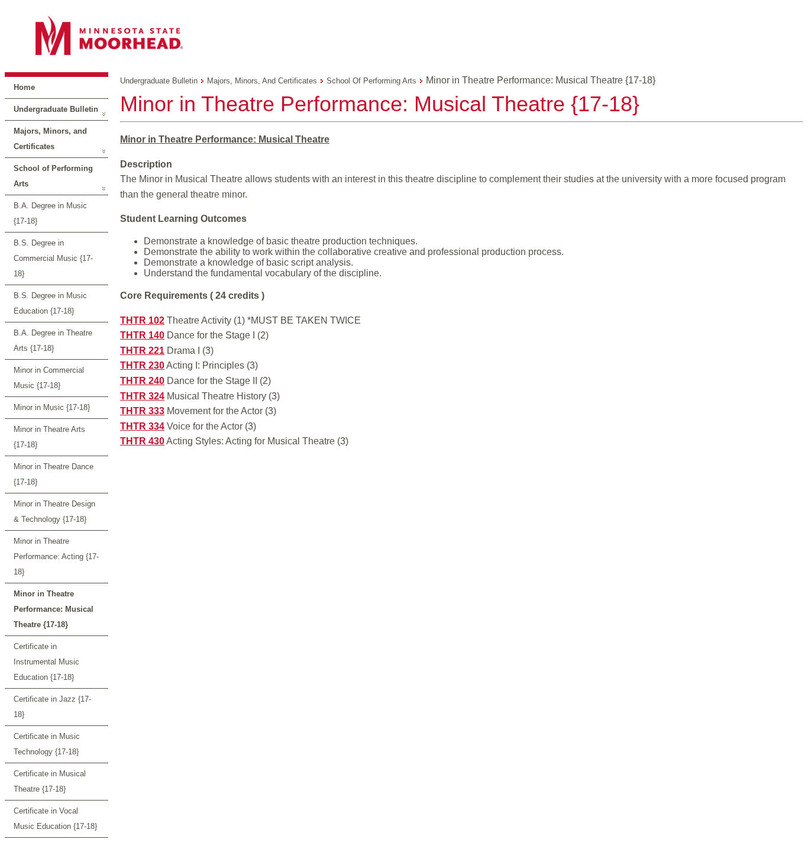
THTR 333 (142, 411)
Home (24, 87)
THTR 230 (142, 365)
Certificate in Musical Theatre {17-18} (50, 781)
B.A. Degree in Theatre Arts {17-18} (53, 340)
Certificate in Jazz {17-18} (52, 707)
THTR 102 (142, 320)
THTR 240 (142, 381)
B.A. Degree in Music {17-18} (50, 213)
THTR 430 (142, 441)
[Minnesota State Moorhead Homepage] (404, 35)
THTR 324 (142, 396)
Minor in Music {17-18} (52, 407)
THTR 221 (142, 351)
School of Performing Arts (53, 176)
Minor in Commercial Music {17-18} (49, 378)
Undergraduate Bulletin (56, 109)
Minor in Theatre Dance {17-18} (53, 474)
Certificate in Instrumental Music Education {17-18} (46, 662)
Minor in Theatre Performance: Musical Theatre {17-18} (53, 609)
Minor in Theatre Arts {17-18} (49, 437)
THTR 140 (142, 335)
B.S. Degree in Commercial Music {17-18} (53, 258)
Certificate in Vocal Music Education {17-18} (55, 818)
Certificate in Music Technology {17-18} (47, 744)
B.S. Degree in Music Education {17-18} (50, 303)
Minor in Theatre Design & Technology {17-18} (54, 511)
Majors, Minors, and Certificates (50, 139)
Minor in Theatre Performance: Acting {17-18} (56, 556)
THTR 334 (142, 426)
